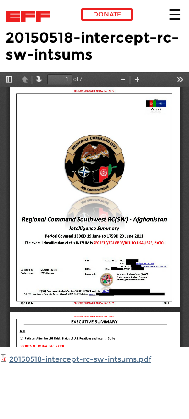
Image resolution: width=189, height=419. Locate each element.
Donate (107, 14)
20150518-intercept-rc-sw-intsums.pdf (80, 359)
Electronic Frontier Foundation (31, 16)
